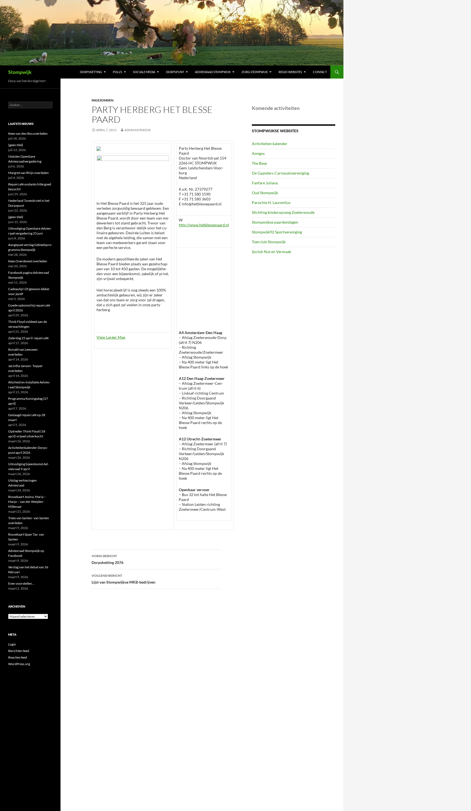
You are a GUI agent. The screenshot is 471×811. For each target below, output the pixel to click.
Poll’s (117, 72)
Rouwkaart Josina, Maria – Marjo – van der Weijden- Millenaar (27, 502)
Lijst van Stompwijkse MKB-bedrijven (123, 578)
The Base (259, 163)
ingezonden (102, 100)
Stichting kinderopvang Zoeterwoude (283, 212)
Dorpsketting (91, 72)
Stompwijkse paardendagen (275, 222)
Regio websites (290, 72)
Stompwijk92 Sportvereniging (277, 232)
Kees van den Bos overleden (28, 133)
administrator (137, 130)
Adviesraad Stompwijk (213, 72)
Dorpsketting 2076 (107, 559)
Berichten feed (18, 651)
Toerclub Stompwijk (269, 241)
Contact (320, 72)
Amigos (258, 153)
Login (12, 644)
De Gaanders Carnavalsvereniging (280, 173)
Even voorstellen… (21, 583)
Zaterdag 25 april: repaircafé (28, 338)
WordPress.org (19, 664)
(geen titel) (15, 145)
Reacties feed (17, 657)
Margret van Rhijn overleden (28, 173)
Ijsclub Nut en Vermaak (271, 251)
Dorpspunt (175, 72)
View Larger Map (110, 337)
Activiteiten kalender (269, 143)
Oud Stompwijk (265, 192)
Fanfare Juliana (265, 183)
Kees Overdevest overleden (27, 261)
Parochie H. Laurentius (271, 202)
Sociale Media (144, 72)
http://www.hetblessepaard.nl (204, 225)
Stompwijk (20, 72)
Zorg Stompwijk (254, 72)
